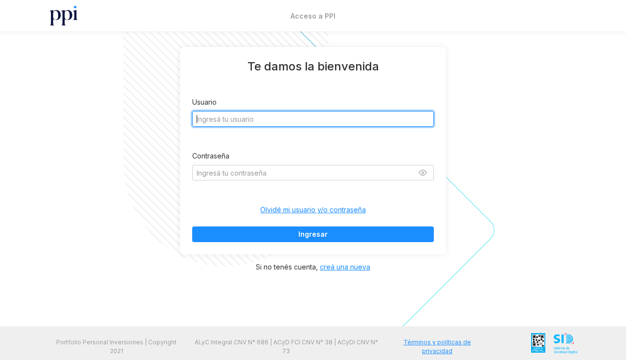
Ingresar (313, 234)
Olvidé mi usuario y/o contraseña (313, 209)
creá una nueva (345, 267)
